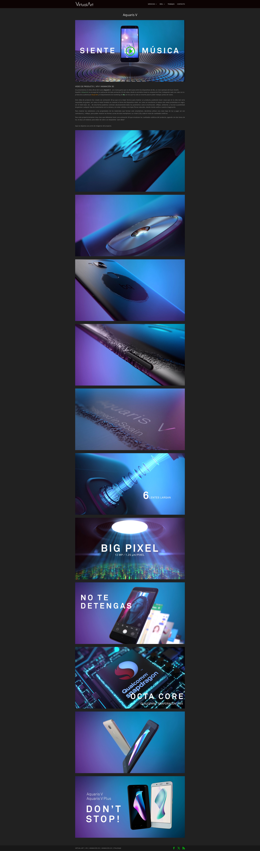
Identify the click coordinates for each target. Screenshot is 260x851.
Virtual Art (84, 92)
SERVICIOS (151, 4)
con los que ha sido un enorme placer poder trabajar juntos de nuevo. (149, 95)
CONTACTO (181, 4)
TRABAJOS (171, 4)
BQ (124, 95)
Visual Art (94, 95)
